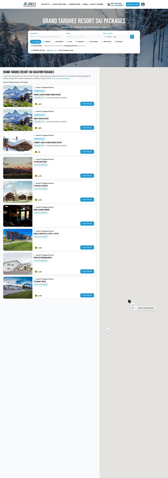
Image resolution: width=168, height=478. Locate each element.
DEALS (86, 4)
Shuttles (81, 41)
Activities (59, 41)
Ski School (107, 41)
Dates (68, 33)
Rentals (119, 41)
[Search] (132, 37)
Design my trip (133, 4)
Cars (70, 41)
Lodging (37, 41)
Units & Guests (107, 33)
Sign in (49, 50)
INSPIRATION (74, 4)
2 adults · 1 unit (111, 37)
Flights (47, 41)
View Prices (87, 104)
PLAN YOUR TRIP (59, 4)
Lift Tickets (93, 41)
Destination (34, 33)
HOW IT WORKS (96, 4)
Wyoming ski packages (61, 78)
